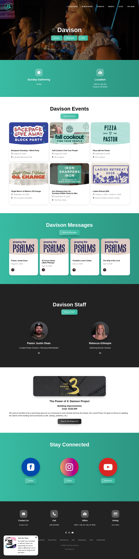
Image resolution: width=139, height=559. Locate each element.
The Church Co (69, 549)
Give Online (115, 525)
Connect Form (23, 525)
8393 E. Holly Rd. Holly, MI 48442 (84, 525)
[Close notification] (36, 537)
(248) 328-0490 (54, 525)
